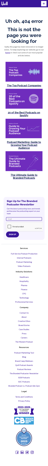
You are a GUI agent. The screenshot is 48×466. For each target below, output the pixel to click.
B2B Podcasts (24, 377)
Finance (24, 289)
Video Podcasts (24, 266)
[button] (44, 3)
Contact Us (24, 313)
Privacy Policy (24, 401)
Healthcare (24, 277)
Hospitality (24, 281)
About (24, 317)
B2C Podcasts (24, 382)
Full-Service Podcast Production (24, 254)
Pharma (24, 285)
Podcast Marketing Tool (24, 353)
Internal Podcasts (24, 258)
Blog (24, 357)
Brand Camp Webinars (24, 361)
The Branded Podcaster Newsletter (24, 373)
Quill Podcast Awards (24, 365)
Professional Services (24, 302)
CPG (24, 293)
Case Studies (24, 329)
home (7, 52)
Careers (24, 338)
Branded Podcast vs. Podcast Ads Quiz (24, 386)
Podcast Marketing (24, 262)
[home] (4, 4)
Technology (24, 298)
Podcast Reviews (24, 369)
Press (24, 333)
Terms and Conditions (24, 397)
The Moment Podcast (24, 342)
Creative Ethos (24, 321)
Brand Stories (24, 325)
